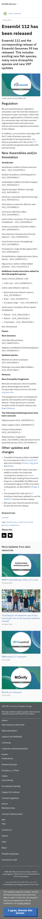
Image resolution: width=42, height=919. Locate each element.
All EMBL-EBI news (9, 4)
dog (31, 463)
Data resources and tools (13, 725)
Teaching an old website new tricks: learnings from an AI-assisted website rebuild (21, 618)
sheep (10, 466)
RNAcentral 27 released (14, 657)
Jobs (4, 842)
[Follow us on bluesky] (10, 535)
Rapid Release (8, 408)
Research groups (9, 765)
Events (5, 836)
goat (35, 463)
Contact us (7, 830)
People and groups (10, 854)
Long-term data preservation (15, 749)
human (30, 476)
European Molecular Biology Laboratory (16, 884)
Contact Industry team (12, 814)
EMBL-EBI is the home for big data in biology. (17, 706)
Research (5, 754)
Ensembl (5, 518)
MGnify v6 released (11, 692)
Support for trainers (11, 792)
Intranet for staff (9, 860)
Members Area (8, 808)
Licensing (6, 743)
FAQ (3, 824)
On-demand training (11, 786)
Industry (5, 804)
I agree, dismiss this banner (20, 911)
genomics (5, 525)
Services (5, 720)
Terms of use (34, 884)
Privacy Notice (23, 903)
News (4, 848)
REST (30, 494)
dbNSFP (7, 499)
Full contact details (22, 876)
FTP (35, 142)
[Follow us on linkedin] (4, 535)
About (4, 819)
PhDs (16, 771)
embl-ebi (21, 522)
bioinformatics (11, 522)
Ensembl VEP (31, 460)
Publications (7, 759)
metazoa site (7, 392)
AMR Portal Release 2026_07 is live (20, 580)
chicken (24, 463)
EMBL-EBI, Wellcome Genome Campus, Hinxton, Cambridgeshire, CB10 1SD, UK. (20, 873)
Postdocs (6, 771)
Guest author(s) (15, 13)
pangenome (14, 525)
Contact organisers (10, 798)
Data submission (9, 731)
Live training (7, 780)
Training (5, 776)
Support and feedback (12, 737)
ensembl (29, 522)
